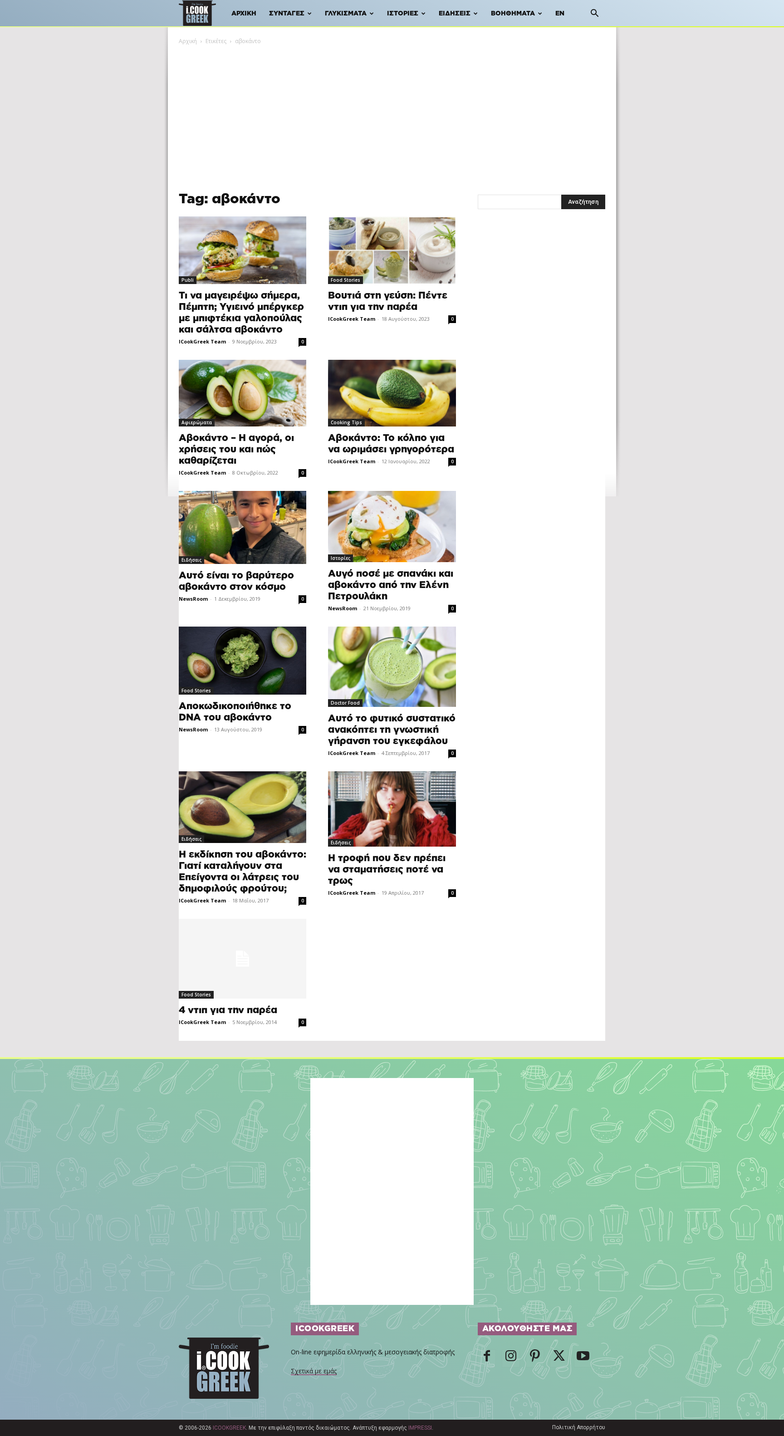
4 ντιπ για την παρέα (228, 1010)
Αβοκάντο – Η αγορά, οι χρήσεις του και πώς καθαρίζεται (236, 449)
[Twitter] (559, 1358)
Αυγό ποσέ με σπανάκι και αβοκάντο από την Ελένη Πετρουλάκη (390, 585)
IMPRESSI (420, 1428)
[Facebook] (487, 1358)
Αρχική (243, 13)
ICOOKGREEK (229, 1428)
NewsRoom (193, 598)
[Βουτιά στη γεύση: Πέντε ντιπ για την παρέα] (392, 250)
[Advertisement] (392, 113)
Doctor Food (345, 703)
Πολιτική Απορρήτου (578, 1427)
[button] (594, 14)
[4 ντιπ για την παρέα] (242, 959)
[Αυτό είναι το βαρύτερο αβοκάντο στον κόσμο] (242, 527)
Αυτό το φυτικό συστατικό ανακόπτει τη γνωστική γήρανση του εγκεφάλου (392, 730)
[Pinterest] (535, 1358)
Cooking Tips (346, 422)
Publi (187, 280)
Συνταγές (286, 13)
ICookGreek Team (202, 341)
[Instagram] (511, 1358)
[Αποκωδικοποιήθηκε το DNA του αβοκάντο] (242, 661)
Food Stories (345, 280)
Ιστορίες (402, 13)
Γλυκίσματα (346, 13)
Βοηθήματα (513, 13)
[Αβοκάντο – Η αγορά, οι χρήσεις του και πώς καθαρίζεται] (242, 393)
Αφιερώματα (196, 422)
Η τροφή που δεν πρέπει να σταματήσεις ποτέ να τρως (387, 869)
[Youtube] (583, 1358)
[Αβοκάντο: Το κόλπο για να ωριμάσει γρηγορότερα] (392, 393)
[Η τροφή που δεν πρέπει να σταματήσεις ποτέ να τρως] (392, 809)
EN (559, 13)
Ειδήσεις (454, 13)
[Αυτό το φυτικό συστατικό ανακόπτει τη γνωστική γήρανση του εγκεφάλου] (392, 667)
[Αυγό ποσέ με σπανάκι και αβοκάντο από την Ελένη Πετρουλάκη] (392, 526)
